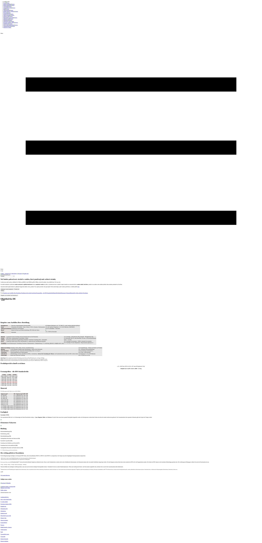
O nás (2, 270)
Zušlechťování (4, 513)
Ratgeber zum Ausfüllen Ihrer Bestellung (12, 293)
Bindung (72, 293)
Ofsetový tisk (3, 518)
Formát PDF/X (4, 522)
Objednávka (3, 511)
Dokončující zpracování (6, 515)
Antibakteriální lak (5, 497)
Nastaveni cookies (7, 27)
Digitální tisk (3, 506)
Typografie (3, 536)
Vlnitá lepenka (4, 529)
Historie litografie (4, 539)
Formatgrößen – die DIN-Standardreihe (44, 293)
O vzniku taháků (4, 501)
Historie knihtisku (4, 541)
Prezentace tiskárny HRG (6, 504)
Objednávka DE (4, 508)
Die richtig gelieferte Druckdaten (81, 293)
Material (55, 293)
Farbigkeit (59, 293)
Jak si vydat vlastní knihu (6, 499)
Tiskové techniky (4, 520)
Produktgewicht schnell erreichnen (28, 293)
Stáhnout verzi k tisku (5, 487)
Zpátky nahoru (4, 490)
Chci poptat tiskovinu (5, 475)
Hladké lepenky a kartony (6, 527)
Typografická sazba (5, 534)
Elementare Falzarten (65, 293)
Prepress (2, 525)
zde (78, 286)
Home (2, 269)
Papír (2, 532)
